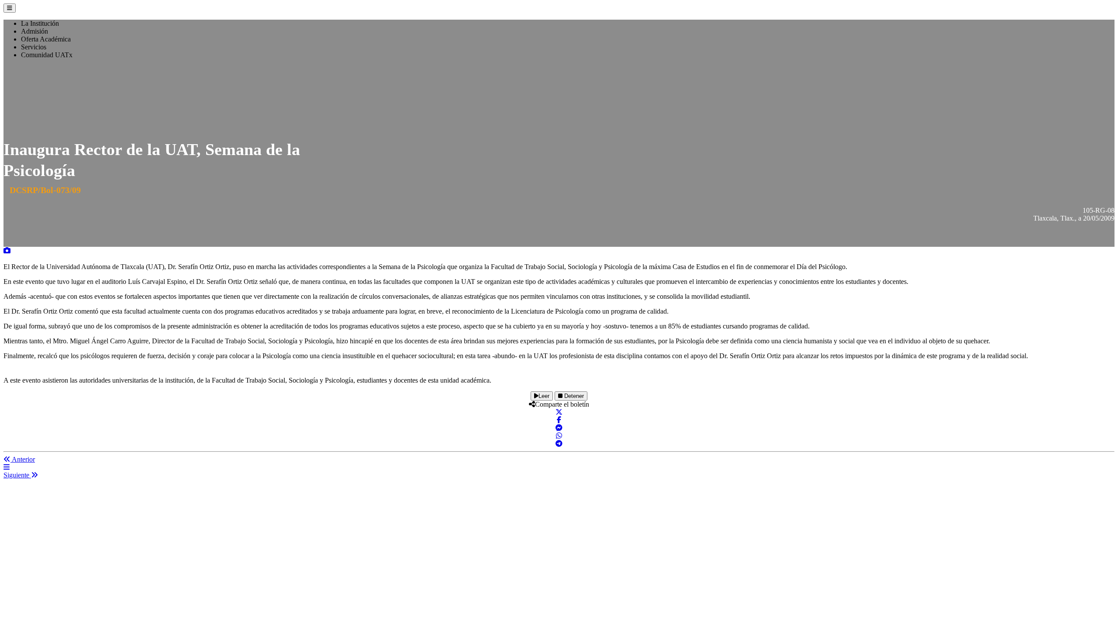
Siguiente (17, 475)
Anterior (22, 459)
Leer (543, 396)
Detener (573, 396)
